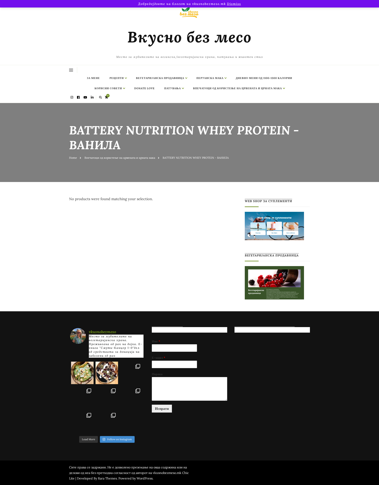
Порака (157, 374)
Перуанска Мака (209, 78)
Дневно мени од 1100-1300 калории (264, 78)
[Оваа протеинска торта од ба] (131, 373)
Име (156, 341)
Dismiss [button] (234, 4)
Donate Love (144, 88)
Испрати (162, 408)
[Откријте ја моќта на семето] (107, 397)
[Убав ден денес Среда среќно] (82, 397)
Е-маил (158, 358)
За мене (93, 78)
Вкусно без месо (189, 37)
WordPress (145, 478)
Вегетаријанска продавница (160, 78)
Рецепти (117, 78)
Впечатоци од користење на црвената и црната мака (237, 88)
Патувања (172, 88)
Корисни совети (108, 88)
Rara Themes (107, 478)
